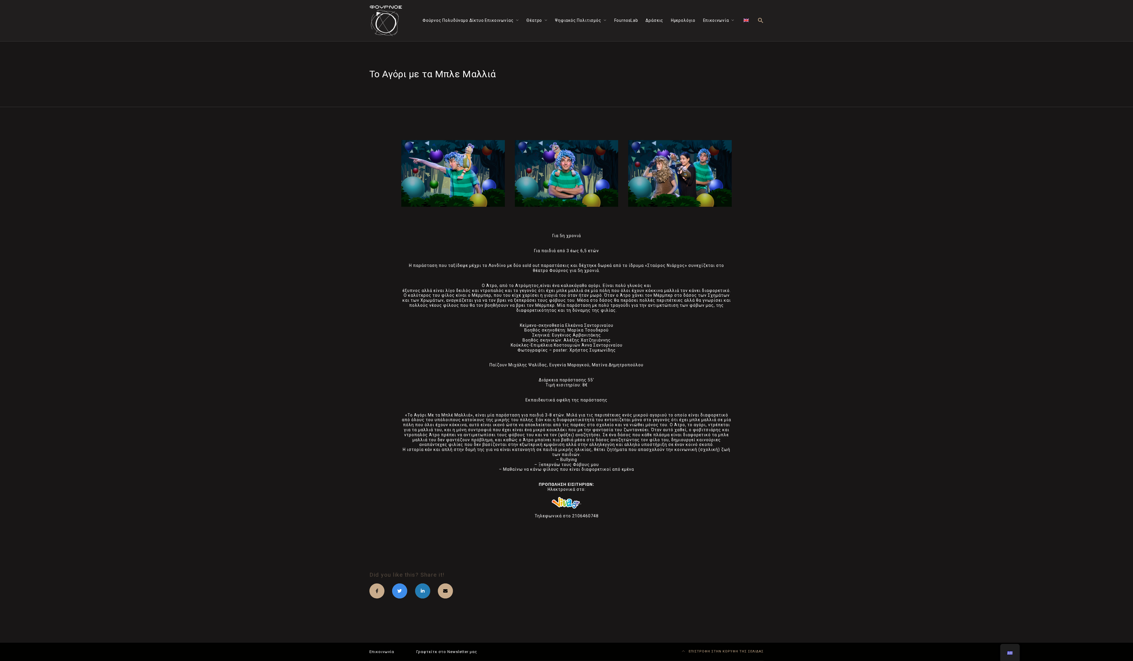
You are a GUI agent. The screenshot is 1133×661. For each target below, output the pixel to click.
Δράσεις (654, 20)
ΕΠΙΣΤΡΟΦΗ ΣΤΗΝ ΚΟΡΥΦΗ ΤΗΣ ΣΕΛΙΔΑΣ (725, 651)
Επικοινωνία (716, 20)
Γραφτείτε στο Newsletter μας (446, 651)
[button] (761, 20)
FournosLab (626, 20)
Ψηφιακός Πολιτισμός (578, 20)
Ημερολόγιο (683, 20)
